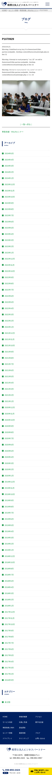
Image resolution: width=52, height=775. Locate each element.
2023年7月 (9, 215)
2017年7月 (9, 643)
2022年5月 (9, 302)
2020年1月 (9, 476)
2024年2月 (9, 172)
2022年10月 (10, 271)
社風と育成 (23, 722)
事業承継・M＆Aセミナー (12, 132)
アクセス (38, 717)
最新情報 (22, 733)
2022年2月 (9, 321)
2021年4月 (9, 383)
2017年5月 (9, 655)
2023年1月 (9, 253)
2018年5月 (9, 581)
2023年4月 (9, 234)
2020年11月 (10, 414)
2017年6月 (9, 649)
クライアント (7, 738)
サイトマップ (24, 738)
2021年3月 (9, 389)
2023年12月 (10, 184)
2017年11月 (10, 618)
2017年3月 (9, 668)
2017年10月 (10, 624)
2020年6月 (9, 445)
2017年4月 (9, 662)
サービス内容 (7, 722)
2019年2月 (9, 544)
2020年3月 (9, 463)
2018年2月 (9, 600)
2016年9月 (9, 680)
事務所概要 (23, 717)
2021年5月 (9, 376)
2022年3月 (9, 314)
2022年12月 (10, 259)
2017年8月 (9, 637)
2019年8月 (9, 507)
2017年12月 (10, 612)
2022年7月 (9, 290)
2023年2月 (9, 246)
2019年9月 (9, 500)
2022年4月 (9, 308)
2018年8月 (9, 569)
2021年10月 (10, 345)
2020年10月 (10, 420)
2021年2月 (9, 395)
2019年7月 (9, 513)
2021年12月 (10, 333)
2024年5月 (9, 153)
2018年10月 (10, 562)
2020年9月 (9, 426)
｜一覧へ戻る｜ (26, 124)
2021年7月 (9, 364)
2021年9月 (9, 352)
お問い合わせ (40, 738)
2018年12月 (10, 556)
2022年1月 (9, 327)
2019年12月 (10, 482)
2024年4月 (9, 160)
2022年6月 (9, 296)
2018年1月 (9, 606)
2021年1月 (9, 401)
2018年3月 (9, 593)
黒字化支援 (39, 722)
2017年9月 (9, 631)
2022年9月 (9, 277)
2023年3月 (9, 240)
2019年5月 (9, 525)
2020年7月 (9, 438)
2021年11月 (10, 339)
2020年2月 (9, 469)
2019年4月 (9, 531)
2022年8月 (9, 283)
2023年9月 (9, 203)
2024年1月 (9, 178)
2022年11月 (10, 265)
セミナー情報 (7, 733)
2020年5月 (9, 451)
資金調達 (22, 728)
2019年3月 (9, 538)
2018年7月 (9, 575)
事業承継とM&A (8, 728)
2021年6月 (9, 370)
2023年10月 (10, 197)
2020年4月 (9, 457)
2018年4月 (9, 587)
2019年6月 (9, 519)
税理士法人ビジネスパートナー (28, 749)
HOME (5, 717)
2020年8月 (9, 432)
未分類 (7, 702)
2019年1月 (9, 550)
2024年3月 (9, 166)
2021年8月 (9, 358)
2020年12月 (10, 407)
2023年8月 (9, 209)
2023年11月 (10, 191)
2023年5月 (9, 228)
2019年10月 (10, 494)
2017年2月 (9, 674)
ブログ (37, 733)
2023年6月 (9, 222)
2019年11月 (10, 488)
